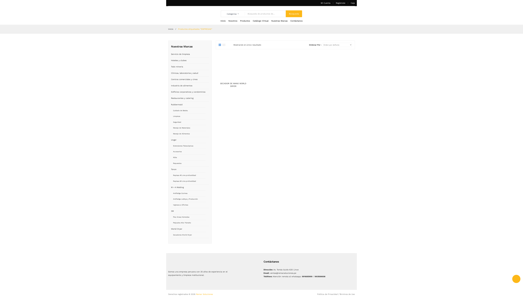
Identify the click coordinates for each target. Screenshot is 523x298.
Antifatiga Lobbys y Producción (185, 199)
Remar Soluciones (204, 294)
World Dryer (176, 229)
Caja (353, 3)
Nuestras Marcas (279, 21)
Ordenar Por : (315, 45)
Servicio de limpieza (180, 54)
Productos (245, 21)
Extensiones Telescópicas (183, 146)
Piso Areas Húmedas (181, 217)
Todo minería (177, 67)
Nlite (175, 157)
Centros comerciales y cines (184, 79)
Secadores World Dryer (182, 235)
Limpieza (176, 116)
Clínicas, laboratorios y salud (184, 73)
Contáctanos (296, 21)
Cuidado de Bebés (180, 111)
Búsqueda (294, 14)
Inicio (223, 21)
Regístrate (340, 3)
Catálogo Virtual (261, 21)
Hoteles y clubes (178, 60)
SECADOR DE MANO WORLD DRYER (233, 84)
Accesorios (177, 152)
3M (172, 211)
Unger (174, 140)
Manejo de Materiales (181, 128)
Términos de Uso (347, 294)
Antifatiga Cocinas (180, 193)
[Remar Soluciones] (182, 14)
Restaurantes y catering (182, 98)
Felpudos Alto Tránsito (182, 223)
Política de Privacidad (327, 294)
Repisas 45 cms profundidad (184, 175)
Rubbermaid (177, 104)
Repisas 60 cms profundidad (184, 181)
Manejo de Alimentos (181, 134)
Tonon (174, 169)
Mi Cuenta (325, 3)
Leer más (233, 78)
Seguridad (177, 122)
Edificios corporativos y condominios (188, 92)
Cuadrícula (220, 45)
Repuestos (177, 163)
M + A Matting (177, 187)
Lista (224, 45)
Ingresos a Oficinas (180, 205)
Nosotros (232, 21)
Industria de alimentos (181, 86)
